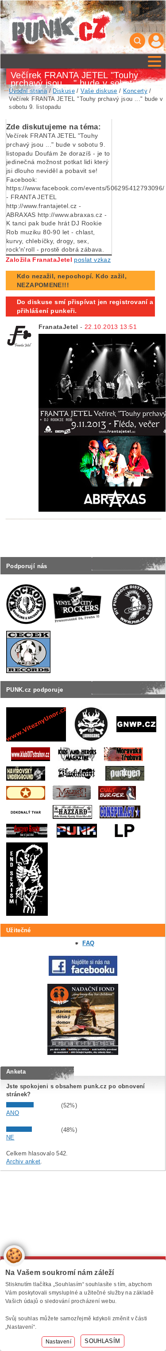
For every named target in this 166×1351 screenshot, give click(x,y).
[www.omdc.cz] (82, 1053)
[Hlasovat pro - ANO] (32, 1105)
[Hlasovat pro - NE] (32, 1130)
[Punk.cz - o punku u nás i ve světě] (60, 27)
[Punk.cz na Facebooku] (83, 973)
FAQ (88, 943)
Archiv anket (23, 1161)
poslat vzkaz (92, 259)
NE (10, 1137)
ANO (12, 1113)
